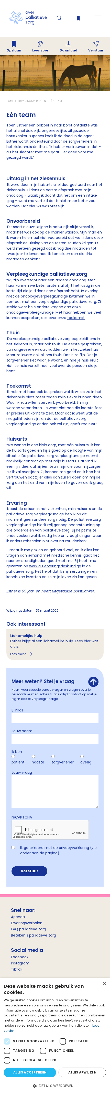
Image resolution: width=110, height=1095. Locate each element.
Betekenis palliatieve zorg (33, 935)
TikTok (16, 969)
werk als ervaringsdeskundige (55, 566)
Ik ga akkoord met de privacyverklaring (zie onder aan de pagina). (58, 850)
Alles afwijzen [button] (82, 1072)
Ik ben (17, 751)
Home (10, 101)
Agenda (18, 916)
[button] (55, 1086)
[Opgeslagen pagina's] (78, 19)
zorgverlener (62, 762)
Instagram (20, 963)
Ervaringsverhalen (32, 101)
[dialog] (55, 1036)
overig (85, 762)
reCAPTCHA (22, 817)
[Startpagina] (28, 23)
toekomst (76, 317)
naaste (38, 762)
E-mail (17, 710)
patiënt (18, 762)
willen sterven (40, 402)
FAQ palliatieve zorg (28, 929)
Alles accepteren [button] (30, 1072)
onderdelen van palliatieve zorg (42, 530)
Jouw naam (22, 730)
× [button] (104, 983)
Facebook (19, 957)
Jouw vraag (22, 772)
